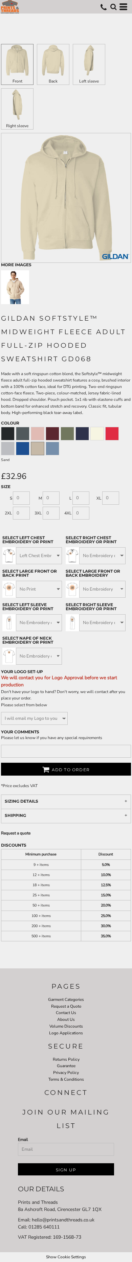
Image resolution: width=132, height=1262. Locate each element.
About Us (66, 1019)
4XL (68, 513)
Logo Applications (66, 1033)
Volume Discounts (66, 1026)
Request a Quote (66, 1006)
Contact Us (66, 1012)
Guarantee (66, 1066)
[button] (113, 6)
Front (17, 81)
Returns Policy (66, 1059)
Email (23, 1139)
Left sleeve (89, 81)
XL (99, 498)
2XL (8, 513)
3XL (38, 513)
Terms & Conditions (66, 1079)
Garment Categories (66, 999)
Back (53, 81)
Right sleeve (17, 126)
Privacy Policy (66, 1072)
